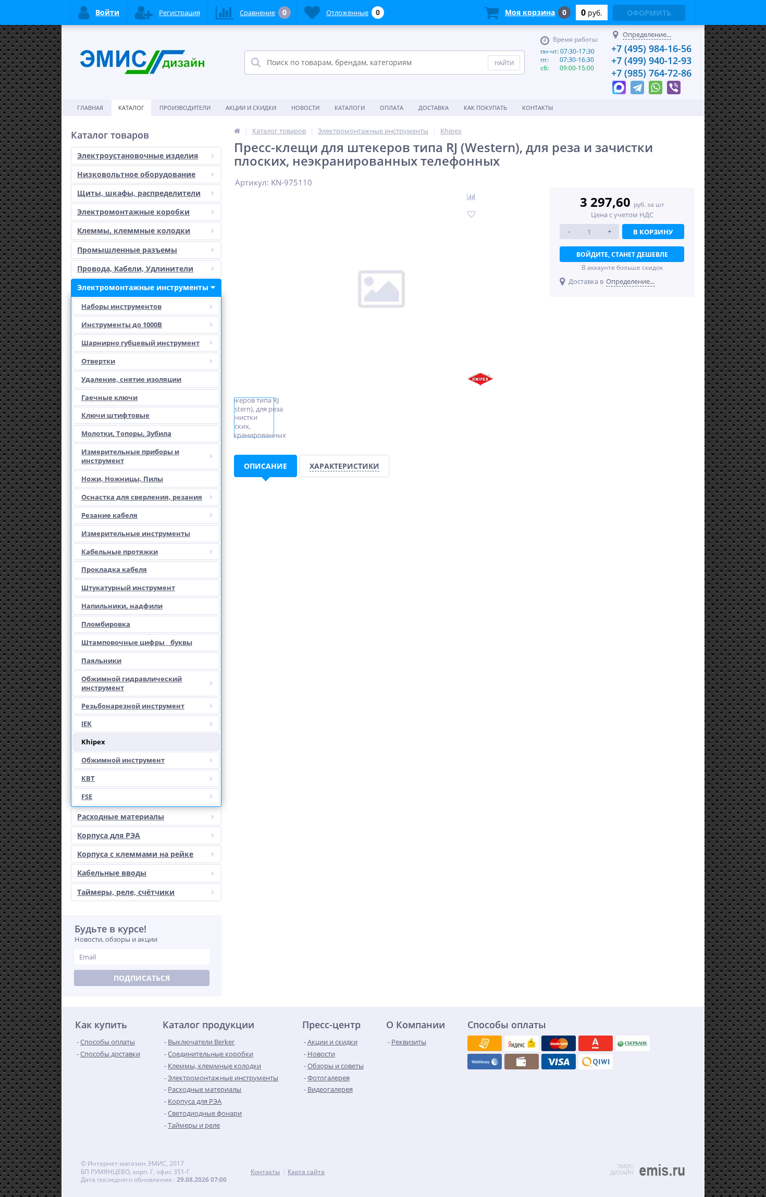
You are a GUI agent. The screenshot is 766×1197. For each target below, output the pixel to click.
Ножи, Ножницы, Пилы (122, 478)
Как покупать (485, 107)
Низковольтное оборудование (136, 174)
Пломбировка (105, 624)
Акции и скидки (251, 107)
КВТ (88, 778)
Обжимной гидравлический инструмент (131, 683)
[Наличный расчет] (558, 1061)
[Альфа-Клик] (484, 1061)
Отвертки (98, 361)
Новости (305, 107)
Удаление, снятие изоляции (131, 379)
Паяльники (101, 660)
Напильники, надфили (122, 605)
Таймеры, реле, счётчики (126, 892)
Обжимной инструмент (123, 760)
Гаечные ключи (109, 397)
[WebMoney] (558, 1043)
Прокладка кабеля (114, 569)
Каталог (131, 107)
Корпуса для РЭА (108, 835)
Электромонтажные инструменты (142, 287)
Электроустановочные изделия (137, 155)
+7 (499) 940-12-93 (651, 60)
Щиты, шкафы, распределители (139, 193)
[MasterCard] (521, 1043)
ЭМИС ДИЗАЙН (622, 1169)
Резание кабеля (109, 515)
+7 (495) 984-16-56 (651, 48)
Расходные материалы (120, 816)
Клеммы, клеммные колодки (133, 230)
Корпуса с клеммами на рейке (135, 854)
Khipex (93, 741)
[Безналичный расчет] (595, 1061)
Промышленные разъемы (127, 250)
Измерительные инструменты (135, 533)
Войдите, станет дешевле (622, 254)
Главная (90, 107)
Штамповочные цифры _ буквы (136, 642)
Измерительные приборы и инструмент (130, 456)
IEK (86, 723)
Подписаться (142, 978)
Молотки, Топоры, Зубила (126, 433)
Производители (185, 107)
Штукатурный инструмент (128, 587)
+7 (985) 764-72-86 (651, 73)
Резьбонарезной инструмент (132, 705)
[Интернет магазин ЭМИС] (237, 130)
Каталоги (350, 107)
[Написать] (619, 85)
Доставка (433, 107)
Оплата (391, 107)
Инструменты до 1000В (121, 324)
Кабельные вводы (111, 873)
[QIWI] (632, 1043)
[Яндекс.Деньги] (595, 1043)
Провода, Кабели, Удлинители (135, 268)
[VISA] (484, 1043)
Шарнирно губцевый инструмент (140, 342)
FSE (86, 796)
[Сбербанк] (521, 1061)
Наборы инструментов (121, 306)
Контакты (537, 107)
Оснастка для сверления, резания (141, 497)
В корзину (653, 231)
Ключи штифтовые (115, 415)
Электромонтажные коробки (133, 212)
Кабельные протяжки (119, 551)
